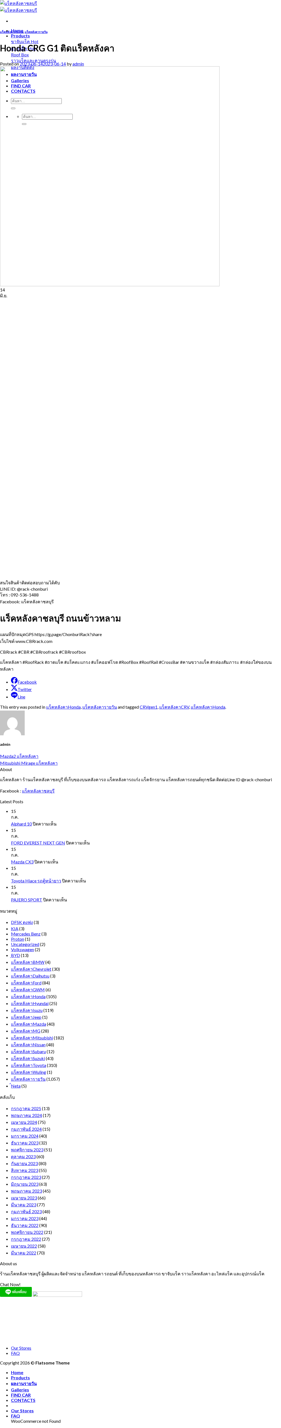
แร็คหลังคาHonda (12, 32)
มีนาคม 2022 (23, 1252)
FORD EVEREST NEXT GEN (38, 842)
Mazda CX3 (22, 861)
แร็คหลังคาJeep (26, 1017)
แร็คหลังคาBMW (27, 962)
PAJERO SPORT (26, 899)
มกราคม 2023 (24, 1218)
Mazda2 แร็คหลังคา (19, 756)
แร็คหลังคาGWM (28, 989)
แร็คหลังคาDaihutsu (30, 975)
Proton (17, 939)
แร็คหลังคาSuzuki (28, 1058)
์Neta (16, 1085)
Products (20, 35)
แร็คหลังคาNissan (28, 1044)
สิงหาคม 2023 (24, 1170)
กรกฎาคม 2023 (26, 1177)
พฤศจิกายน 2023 (27, 1149)
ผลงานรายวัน (24, 1383)
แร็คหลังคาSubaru (28, 1051)
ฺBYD (15, 955)
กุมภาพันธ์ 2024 (26, 1129)
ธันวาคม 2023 (24, 1142)
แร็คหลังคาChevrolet (31, 969)
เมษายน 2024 (24, 1122)
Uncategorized (25, 944)
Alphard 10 (21, 823)
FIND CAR (21, 1394)
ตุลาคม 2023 (23, 1156)
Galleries (20, 1389)
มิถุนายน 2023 (24, 1184)
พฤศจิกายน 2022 (27, 1232)
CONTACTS (23, 1400)
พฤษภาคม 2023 (26, 1190)
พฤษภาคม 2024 (26, 1115)
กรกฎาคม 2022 (26, 1239)
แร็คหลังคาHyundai (30, 1003)
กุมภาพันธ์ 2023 (26, 1211)
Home (17, 1372)
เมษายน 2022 (24, 1245)
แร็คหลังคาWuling (28, 1072)
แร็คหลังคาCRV (174, 706)
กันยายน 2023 (24, 1163)
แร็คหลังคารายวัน (36, 32)
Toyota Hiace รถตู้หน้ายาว (36, 880)
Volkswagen (22, 949)
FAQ (15, 1353)
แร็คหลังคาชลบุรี (38, 790)
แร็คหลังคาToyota (28, 1065)
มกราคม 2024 (24, 1135)
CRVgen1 (149, 706)
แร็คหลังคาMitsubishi (32, 1037)
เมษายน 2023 (24, 1197)
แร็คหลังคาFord (26, 982)
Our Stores (21, 1347)
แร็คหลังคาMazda (28, 1024)
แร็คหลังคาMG (25, 1030)
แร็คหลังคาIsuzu (27, 1010)
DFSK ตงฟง (22, 922)
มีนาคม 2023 (23, 1204)
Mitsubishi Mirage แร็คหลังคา (29, 763)
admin (78, 63)
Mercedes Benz (26, 933)
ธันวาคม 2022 (24, 1225)
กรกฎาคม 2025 (26, 1108)
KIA (14, 928)
